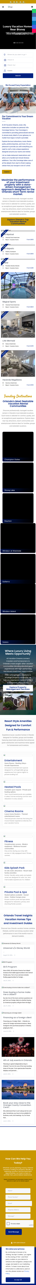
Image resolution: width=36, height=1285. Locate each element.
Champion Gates (12, 428)
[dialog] (18, 1265)
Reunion (8, 490)
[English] (11, 2)
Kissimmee (16, 206)
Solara (7, 313)
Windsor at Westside (11, 520)
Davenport (13, 220)
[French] (14, 2)
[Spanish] (24, 2)
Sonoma (8, 352)
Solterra (8, 220)
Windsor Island (9, 580)
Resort (7, 208)
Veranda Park (9, 206)
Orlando (17, 235)
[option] (18, 115)
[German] (18, 2)
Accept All (18, 1280)
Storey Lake (9, 459)
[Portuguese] (21, 2)
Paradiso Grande (10, 235)
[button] (18, 671)
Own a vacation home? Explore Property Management (20, 32)
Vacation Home (14, 208)
